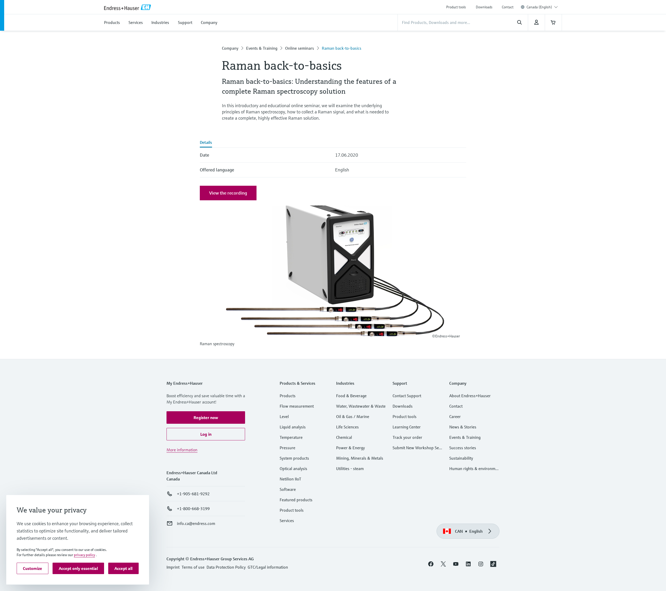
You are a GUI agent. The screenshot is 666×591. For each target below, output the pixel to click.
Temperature (291, 437)
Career (455, 416)
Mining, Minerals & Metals (359, 458)
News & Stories (462, 426)
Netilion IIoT (290, 478)
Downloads (484, 7)
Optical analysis (293, 468)
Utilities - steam (350, 468)
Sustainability (461, 458)
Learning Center (407, 426)
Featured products (296, 499)
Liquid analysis (293, 426)
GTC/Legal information (268, 567)
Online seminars (299, 48)
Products (288, 395)
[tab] (206, 143)
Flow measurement (297, 406)
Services (287, 520)
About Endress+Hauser (470, 395)
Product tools (456, 7)
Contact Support (407, 395)
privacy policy (84, 555)
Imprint (173, 567)
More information (181, 449)
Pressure (287, 447)
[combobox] (542, 7)
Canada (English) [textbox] (539, 7)
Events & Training (261, 48)
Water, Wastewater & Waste (361, 406)
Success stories (462, 447)
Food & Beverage (351, 395)
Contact (508, 7)
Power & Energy (350, 447)
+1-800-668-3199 (193, 508)
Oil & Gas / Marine (352, 416)
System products (294, 458)
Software (288, 489)
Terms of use (193, 567)
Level (284, 416)
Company (230, 48)
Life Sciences (347, 426)
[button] (205, 417)
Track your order (407, 437)
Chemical (344, 437)
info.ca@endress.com (196, 523)
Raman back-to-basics (341, 48)
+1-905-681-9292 (193, 493)
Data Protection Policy (226, 567)
